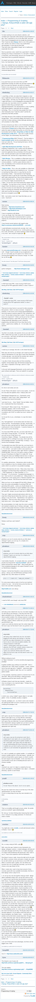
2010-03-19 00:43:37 (28, 957)
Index (2, 11)
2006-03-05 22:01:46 (28, 280)
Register (16, 11)
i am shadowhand (8, 604)
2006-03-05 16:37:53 (28, 78)
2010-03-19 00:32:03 (28, 950)
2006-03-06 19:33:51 (28, 384)
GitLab (19, 3)
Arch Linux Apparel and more (10, 273)
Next (12, 28)
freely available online (8, 140)
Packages (9, 3)
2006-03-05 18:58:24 (28, 201)
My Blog (4, 289)
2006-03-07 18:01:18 (28, 730)
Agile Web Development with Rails (12, 146)
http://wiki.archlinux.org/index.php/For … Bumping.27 (17, 963)
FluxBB (32, 996)
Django (16, 42)
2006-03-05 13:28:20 (28, 31)
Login (20, 11)
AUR (29, 3)
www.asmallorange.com (14, 250)
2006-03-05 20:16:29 (28, 246)
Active (25, 15)
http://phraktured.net (7, 513)
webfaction (23, 604)
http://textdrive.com (13, 210)
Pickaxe (11, 128)
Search (11, 11)
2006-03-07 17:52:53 (28, 712)
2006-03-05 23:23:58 (28, 293)
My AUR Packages (18, 289)
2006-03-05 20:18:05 (28, 265)
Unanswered (31, 15)
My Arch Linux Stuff (7, 973)
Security (24, 3)
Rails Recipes (6, 158)
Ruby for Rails (6, 168)
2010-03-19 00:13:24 (28, 824)
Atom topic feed (30, 993)
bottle (16, 828)
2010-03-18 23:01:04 (28, 804)
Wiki (14, 3)
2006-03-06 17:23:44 (28, 346)
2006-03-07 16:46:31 (28, 608)
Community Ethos (27, 973)
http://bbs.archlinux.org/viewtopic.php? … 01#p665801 (17, 969)
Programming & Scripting (17, 21)
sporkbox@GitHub (6, 820)
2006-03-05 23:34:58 (28, 329)
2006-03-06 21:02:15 (28, 596)
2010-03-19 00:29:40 (28, 840)
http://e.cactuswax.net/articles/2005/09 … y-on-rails (16, 225)
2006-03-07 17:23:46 (28, 629)
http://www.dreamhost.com (16, 207)
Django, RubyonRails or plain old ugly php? (15, 984)
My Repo (10, 289)
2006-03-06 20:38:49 (28, 546)
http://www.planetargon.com (17, 208)
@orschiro (4, 837)
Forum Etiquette (17, 973)
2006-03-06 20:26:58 (28, 535)
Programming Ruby (8, 138)
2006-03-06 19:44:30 (28, 517)
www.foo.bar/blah (21, 562)
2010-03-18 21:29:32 (28, 778)
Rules (6, 11)
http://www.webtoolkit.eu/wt (15, 953)
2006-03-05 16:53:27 (28, 92)
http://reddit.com (6, 588)
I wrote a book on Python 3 (17, 274)
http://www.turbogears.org (21, 268)
